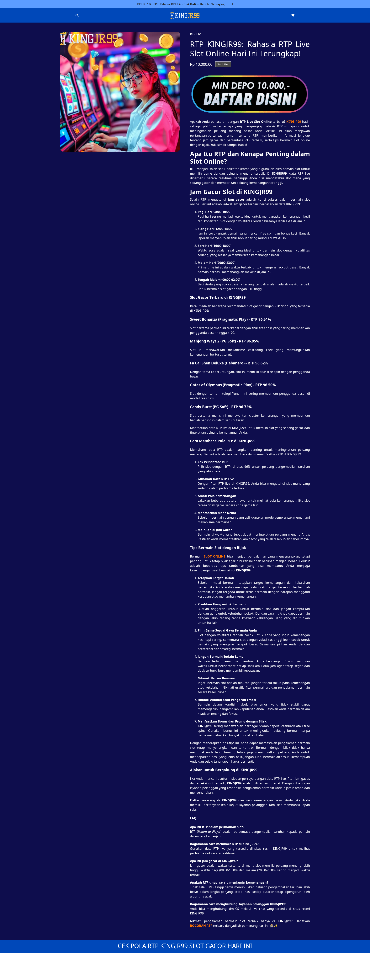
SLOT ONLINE (214, 556)
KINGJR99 (293, 121)
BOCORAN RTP (201, 926)
